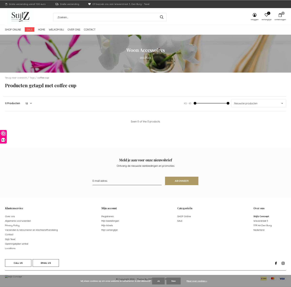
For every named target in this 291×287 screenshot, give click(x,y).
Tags (32, 77)
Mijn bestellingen (110, 220)
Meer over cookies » (197, 281)
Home (41, 29)
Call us (18, 263)
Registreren (107, 216)
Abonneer (182, 180)
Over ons (74, 29)
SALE (30, 29)
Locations (10, 248)
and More (145, 57)
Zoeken (161, 17)
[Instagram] (283, 263)
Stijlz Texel (10, 239)
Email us (46, 263)
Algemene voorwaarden (18, 220)
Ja (158, 281)
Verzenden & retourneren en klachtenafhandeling (31, 230)
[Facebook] (276, 263)
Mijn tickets (107, 225)
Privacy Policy (12, 225)
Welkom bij (56, 29)
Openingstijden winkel (16, 243)
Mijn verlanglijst (109, 230)
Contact (89, 29)
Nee (173, 281)
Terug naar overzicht (16, 77)
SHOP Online (13, 29)
